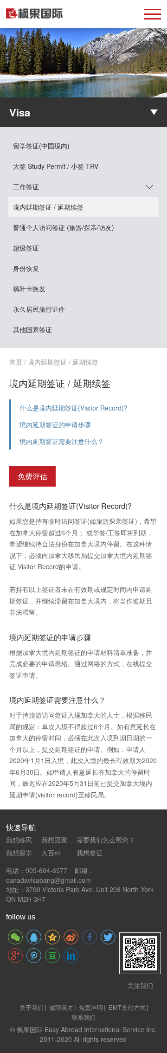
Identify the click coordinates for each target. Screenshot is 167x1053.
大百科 (51, 852)
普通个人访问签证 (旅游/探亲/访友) (63, 227)
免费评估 (32, 476)
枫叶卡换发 (29, 288)
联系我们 (83, 1017)
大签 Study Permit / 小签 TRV (55, 166)
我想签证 (90, 852)
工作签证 (26, 186)
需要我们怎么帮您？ (106, 839)
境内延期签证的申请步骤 (55, 424)
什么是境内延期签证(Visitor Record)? (73, 407)
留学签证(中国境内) (41, 145)
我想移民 (19, 839)
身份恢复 (26, 268)
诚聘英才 (61, 1007)
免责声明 (91, 1007)
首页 (15, 361)
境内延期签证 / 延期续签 (48, 207)
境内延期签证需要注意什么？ (61, 441)
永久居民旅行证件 (39, 309)
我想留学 (19, 852)
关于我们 (31, 1007)
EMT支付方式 (127, 1007)
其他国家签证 (32, 329)
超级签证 (26, 247)
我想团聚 (54, 839)
